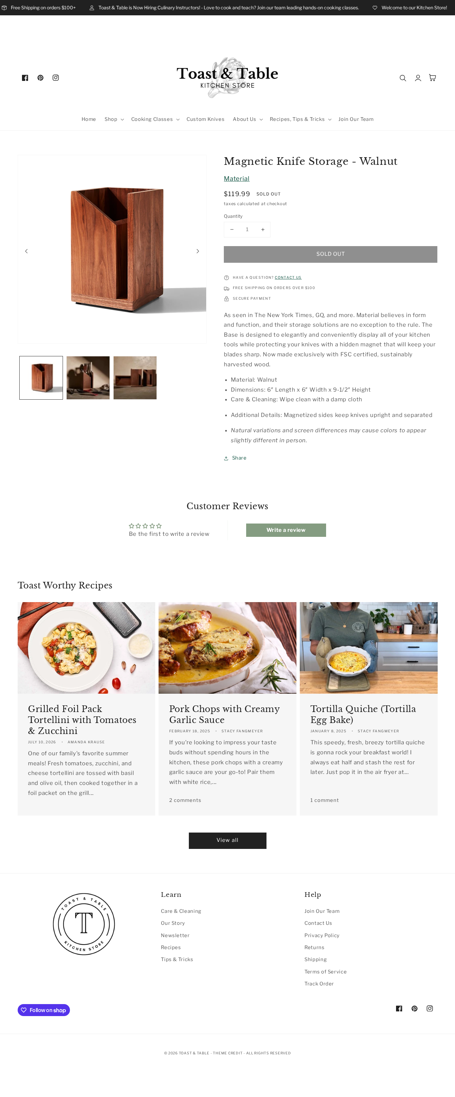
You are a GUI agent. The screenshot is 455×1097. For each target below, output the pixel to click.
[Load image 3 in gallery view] (135, 378)
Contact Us (318, 923)
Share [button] (239, 458)
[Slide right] (198, 251)
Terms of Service (325, 972)
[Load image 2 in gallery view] (88, 378)
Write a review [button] (286, 530)
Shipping (315, 959)
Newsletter (175, 935)
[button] (114, 119)
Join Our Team (321, 911)
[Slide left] (26, 251)
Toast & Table (194, 1053)
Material (236, 179)
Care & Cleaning (181, 911)
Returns (314, 947)
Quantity (233, 216)
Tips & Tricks (177, 959)
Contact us (288, 277)
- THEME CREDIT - (228, 1053)
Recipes (171, 947)
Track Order (319, 984)
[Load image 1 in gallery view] (41, 378)
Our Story (173, 923)
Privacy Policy (322, 935)
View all (227, 840)
